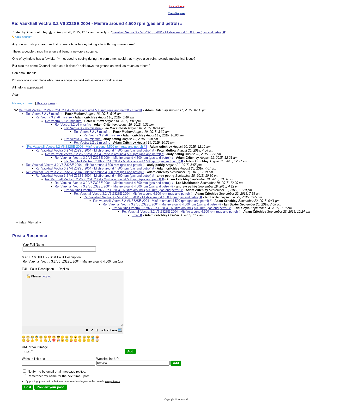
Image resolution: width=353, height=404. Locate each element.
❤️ (54, 340)
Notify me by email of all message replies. (56, 371)
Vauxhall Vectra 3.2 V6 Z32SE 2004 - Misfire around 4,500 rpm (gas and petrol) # (168, 32)
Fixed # (137, 215)
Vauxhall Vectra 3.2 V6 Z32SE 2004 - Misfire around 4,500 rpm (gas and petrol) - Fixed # (80, 110)
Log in (46, 276)
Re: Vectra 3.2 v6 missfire (44, 114)
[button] (87, 331)
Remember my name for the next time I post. (58, 376)
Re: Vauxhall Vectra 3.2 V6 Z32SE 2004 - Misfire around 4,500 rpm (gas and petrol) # (95, 150)
